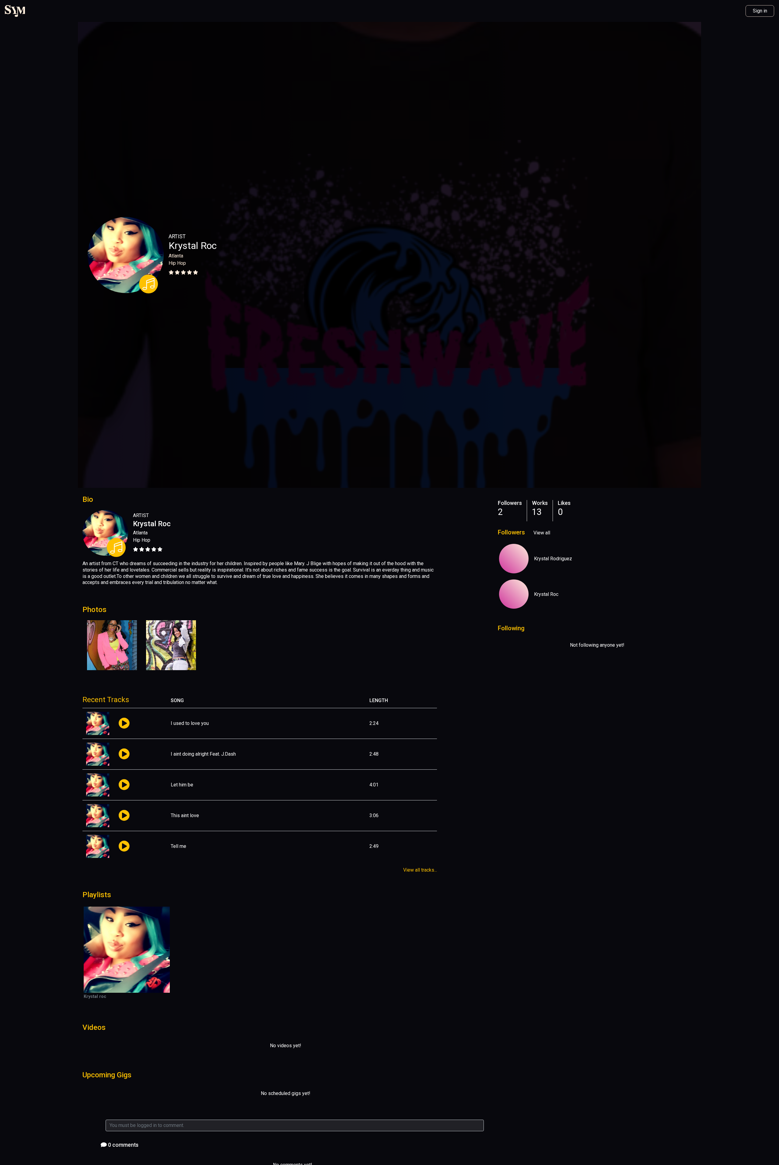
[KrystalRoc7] (514, 558)
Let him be (182, 785)
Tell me (178, 846)
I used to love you (190, 723)
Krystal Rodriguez (553, 559)
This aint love (185, 815)
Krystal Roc (193, 245)
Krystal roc (95, 996)
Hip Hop (177, 263)
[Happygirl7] (514, 594)
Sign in (760, 11)
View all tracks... (420, 870)
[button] (124, 723)
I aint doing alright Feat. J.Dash (203, 754)
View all (541, 533)
